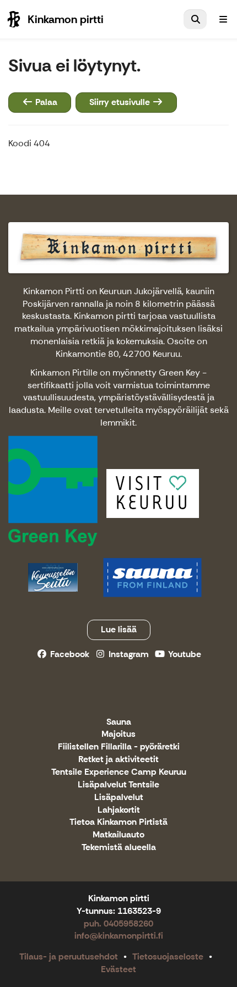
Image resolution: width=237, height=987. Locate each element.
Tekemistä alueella (119, 847)
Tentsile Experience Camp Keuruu (118, 772)
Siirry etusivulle (120, 102)
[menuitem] (195, 19)
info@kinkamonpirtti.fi (118, 935)
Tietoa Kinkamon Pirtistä (118, 822)
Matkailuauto (118, 835)
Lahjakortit (119, 810)
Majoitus (118, 734)
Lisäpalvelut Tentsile (118, 785)
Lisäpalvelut (118, 797)
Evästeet (118, 969)
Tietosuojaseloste (167, 956)
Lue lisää (119, 629)
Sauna (118, 722)
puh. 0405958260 (118, 923)
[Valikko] (223, 19)
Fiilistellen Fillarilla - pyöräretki (119, 747)
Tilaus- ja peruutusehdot (68, 956)
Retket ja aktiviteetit (118, 759)
